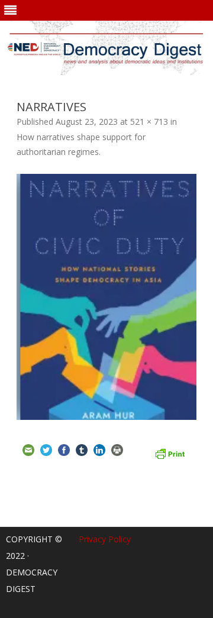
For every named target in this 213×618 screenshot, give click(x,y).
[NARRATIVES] (106, 297)
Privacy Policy (105, 539)
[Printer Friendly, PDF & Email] (169, 452)
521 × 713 (149, 121)
